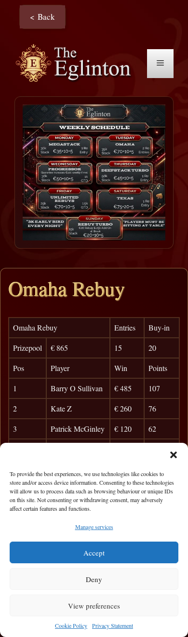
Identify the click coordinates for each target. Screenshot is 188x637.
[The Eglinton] (75, 62)
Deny (94, 579)
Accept (94, 552)
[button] (173, 455)
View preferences (94, 605)
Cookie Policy (71, 625)
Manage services (94, 527)
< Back (42, 16)
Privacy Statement (112, 625)
